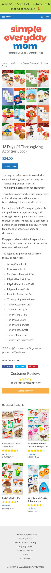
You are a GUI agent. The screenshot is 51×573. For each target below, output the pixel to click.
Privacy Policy (25, 538)
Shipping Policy (25, 546)
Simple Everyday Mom (34, 567)
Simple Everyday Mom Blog (25, 534)
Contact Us (25, 558)
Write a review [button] (25, 390)
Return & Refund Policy (25, 542)
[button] (9, 450)
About (25, 554)
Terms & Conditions (26, 550)
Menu (8, 16)
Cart (46, 16)
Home (4, 63)
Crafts (13, 63)
